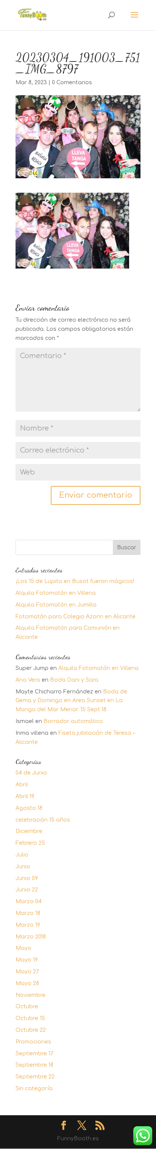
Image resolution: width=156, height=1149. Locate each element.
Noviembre (30, 995)
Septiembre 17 (34, 1053)
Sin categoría (34, 1088)
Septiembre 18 (34, 1065)
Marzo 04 (29, 901)
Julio (22, 855)
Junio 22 (27, 890)
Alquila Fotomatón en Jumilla (56, 605)
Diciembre (29, 831)
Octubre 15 (30, 1018)
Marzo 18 (28, 913)
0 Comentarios (72, 82)
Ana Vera (28, 680)
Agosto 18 (29, 808)
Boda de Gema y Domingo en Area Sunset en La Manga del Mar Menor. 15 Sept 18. (71, 701)
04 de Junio (31, 773)
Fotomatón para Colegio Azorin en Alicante (76, 616)
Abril (22, 784)
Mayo (23, 948)
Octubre (27, 1006)
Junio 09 (27, 878)
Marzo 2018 (31, 937)
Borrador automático (73, 721)
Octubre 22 (31, 1030)
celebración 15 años (43, 820)
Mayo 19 (27, 960)
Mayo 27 (27, 972)
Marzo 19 (28, 925)
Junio (23, 866)
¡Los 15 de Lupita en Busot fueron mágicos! (75, 581)
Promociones (33, 1042)
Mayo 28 (27, 983)
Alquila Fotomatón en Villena (56, 593)
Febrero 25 (30, 843)
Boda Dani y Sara (74, 680)
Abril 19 (25, 796)
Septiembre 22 (35, 1077)
